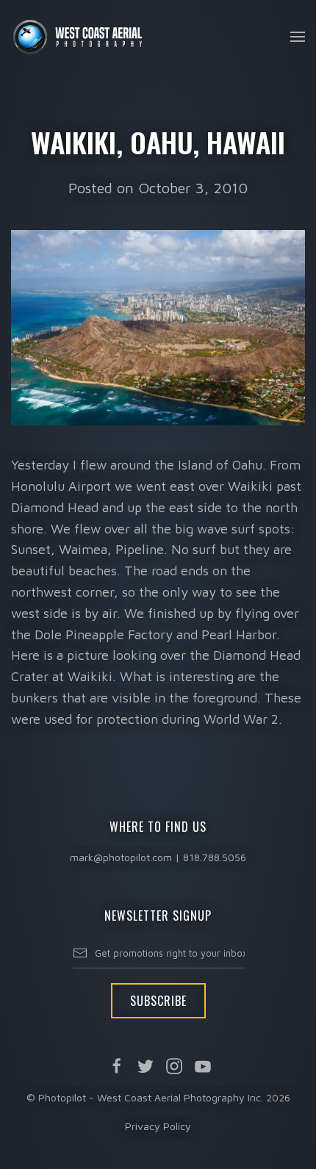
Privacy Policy (158, 1126)
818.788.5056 (214, 857)
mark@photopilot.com (121, 857)
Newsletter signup (158, 915)
